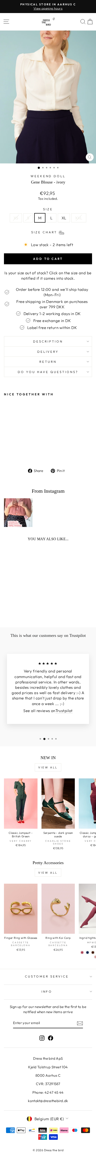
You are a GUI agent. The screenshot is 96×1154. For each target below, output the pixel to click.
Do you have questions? (48, 372)
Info (46, 991)
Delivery (48, 351)
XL (64, 217)
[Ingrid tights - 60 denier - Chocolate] (93, 952)
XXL (78, 217)
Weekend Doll (48, 176)
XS (16, 217)
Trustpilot (64, 710)
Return (48, 361)
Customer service (47, 976)
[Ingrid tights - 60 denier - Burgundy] (82, 952)
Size (48, 209)
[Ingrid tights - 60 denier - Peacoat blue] (87, 952)
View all (48, 767)
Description (48, 341)
